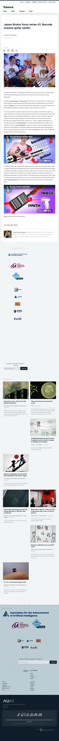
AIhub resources (42, 2)
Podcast (22, 11)
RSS (3, 690)
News (5, 11)
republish (34, 2)
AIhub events (52, 2)
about (21, 2)
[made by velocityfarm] (44, 730)
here (37, 129)
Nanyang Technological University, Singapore (15, 585)
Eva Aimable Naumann (16, 515)
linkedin (32, 683)
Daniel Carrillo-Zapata (11, 35)
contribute (27, 2)
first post (23, 101)
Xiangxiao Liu (7, 515)
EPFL (32, 405)
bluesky (32, 688)
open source (10, 225)
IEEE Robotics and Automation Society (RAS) (14, 405)
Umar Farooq (34, 515)
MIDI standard (22, 123)
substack (32, 681)
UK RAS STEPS (43, 515)
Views (13, 11)
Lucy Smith (39, 444)
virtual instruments (20, 125)
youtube (32, 690)
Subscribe (24, 368)
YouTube (11, 105)
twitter (31, 686)
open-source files (12, 179)
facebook (32, 685)
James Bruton (14, 101)
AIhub (32, 444)
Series (15, 225)
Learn (31, 11)
